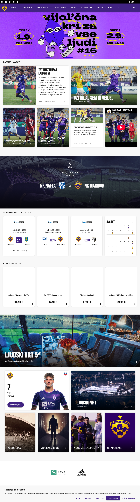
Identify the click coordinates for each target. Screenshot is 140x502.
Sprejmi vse (113, 498)
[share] (65, 101)
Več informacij (128, 498)
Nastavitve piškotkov (94, 498)
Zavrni (77, 498)
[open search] (135, 7)
